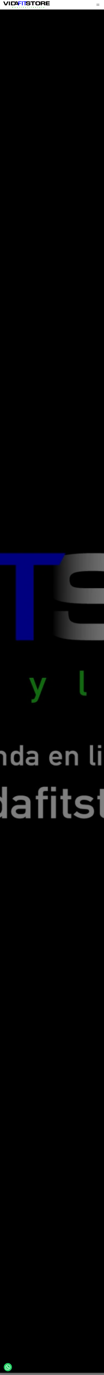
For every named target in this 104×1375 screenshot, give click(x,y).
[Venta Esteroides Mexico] (27, 4)
